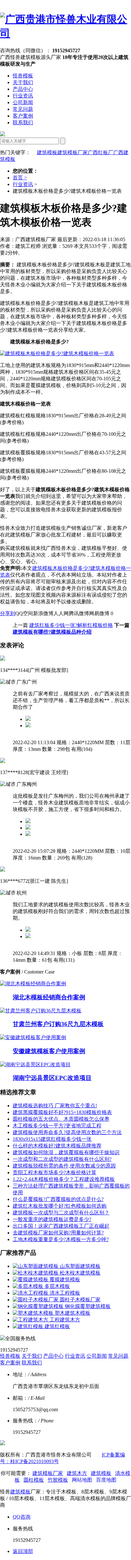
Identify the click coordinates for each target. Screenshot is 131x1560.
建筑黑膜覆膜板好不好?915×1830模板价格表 (62, 1112)
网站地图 (82, 1480)
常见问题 (23, 109)
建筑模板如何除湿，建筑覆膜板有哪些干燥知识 (66, 1152)
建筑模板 (47, 152)
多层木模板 (57, 1286)
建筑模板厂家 (72, 152)
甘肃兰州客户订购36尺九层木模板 (58, 1024)
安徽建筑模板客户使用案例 (49, 1051)
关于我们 (23, 82)
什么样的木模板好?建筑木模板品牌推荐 (57, 1145)
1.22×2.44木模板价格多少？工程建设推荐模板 (64, 1179)
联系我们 (23, 122)
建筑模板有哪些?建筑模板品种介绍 (52, 632)
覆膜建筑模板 (65, 1279)
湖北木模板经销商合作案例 (49, 997)
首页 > (20, 177)
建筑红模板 (57, 1326)
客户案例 (23, 116)
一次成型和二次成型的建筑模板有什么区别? (62, 1159)
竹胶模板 (58, 1480)
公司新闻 (23, 102)
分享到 (7, 613)
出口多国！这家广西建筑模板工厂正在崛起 (61, 1226)
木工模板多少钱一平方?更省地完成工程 (57, 1125)
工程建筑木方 (65, 1319)
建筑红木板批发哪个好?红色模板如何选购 (60, 1206)
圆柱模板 (34, 1480)
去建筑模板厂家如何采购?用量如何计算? (58, 1232)
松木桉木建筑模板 (80, 1273)
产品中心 (23, 89)
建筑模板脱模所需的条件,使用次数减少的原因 (64, 1165)
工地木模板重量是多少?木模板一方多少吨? (61, 1239)
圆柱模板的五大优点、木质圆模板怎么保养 (61, 1119)
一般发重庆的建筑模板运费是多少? (52, 1219)
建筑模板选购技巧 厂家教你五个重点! (55, 1105)
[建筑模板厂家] (65, 33)
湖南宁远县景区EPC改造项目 (52, 1078)
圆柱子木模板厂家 (80, 1299)
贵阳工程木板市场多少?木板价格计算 (54, 1172)
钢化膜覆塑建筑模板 (88, 1306)
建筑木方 (77, 1473)
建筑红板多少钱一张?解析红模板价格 (71, 625)
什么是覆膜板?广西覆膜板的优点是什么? (58, 1199)
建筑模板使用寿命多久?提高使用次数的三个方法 (67, 1132)
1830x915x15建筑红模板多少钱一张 (52, 1139)
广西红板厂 (100, 152)
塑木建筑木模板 (72, 1313)
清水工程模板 (65, 1293)
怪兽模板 (23, 75)
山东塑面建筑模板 (80, 1266)
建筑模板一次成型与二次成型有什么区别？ (61, 1212)
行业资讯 (23, 95)
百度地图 (106, 1480)
